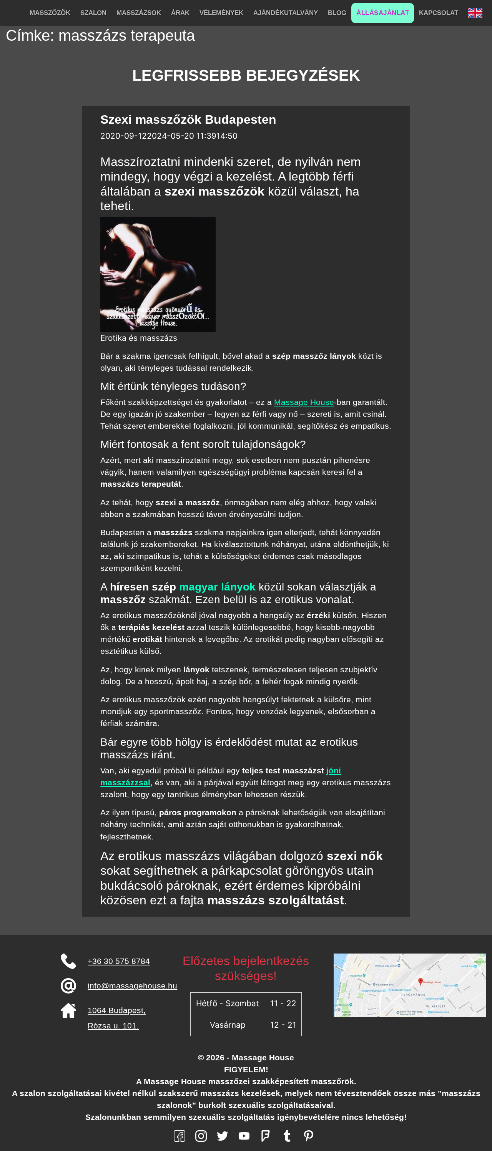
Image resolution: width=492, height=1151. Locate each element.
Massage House (304, 402)
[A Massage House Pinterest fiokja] (308, 1135)
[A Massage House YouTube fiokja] (244, 1135)
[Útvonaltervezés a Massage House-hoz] (410, 984)
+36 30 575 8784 (119, 961)
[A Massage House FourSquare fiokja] (265, 1135)
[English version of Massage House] (475, 13)
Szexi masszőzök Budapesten (188, 119)
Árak (180, 13)
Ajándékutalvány (285, 13)
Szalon (93, 13)
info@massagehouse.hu (132, 985)
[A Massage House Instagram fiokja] (201, 1135)
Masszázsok (138, 13)
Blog (337, 13)
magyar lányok (217, 587)
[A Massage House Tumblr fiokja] (287, 1135)
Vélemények (221, 13)
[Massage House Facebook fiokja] (179, 1135)
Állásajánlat (382, 13)
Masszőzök (50, 13)
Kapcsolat (438, 13)
